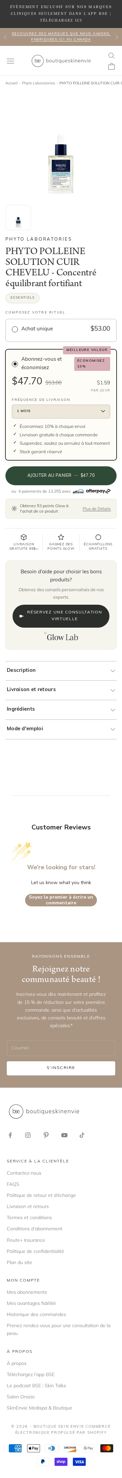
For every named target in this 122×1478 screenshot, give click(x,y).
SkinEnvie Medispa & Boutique (39, 1408)
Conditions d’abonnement (34, 1229)
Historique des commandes (36, 1314)
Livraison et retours (31, 689)
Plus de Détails (97, 508)
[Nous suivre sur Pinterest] (46, 1135)
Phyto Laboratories (38, 83)
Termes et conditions (29, 1217)
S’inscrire (61, 1068)
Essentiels (23, 298)
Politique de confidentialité (35, 1251)
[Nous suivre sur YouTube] (64, 1135)
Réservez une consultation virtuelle (64, 615)
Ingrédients (21, 709)
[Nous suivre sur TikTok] (82, 1135)
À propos (16, 1363)
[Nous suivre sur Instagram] (27, 1135)
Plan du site (19, 1262)
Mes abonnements (27, 1292)
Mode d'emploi (25, 729)
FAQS (13, 1184)
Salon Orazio (21, 1397)
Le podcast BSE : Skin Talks (36, 1386)
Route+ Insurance (26, 1240)
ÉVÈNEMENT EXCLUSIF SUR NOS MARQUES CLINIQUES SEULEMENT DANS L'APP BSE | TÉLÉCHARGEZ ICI (61, 14)
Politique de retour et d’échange (41, 1195)
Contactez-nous (24, 1173)
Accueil (11, 83)
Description (21, 670)
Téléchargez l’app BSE (31, 1374)
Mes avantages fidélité (31, 1303)
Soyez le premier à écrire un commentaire (61, 900)
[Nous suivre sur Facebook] (10, 1135)
